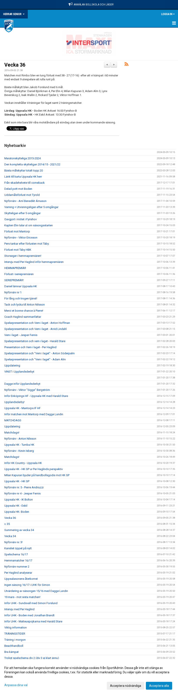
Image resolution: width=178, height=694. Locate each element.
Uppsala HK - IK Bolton (18, 499)
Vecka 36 (14, 65)
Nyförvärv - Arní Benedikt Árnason (25, 201)
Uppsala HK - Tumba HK (19, 444)
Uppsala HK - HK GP (16, 481)
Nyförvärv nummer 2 (16, 566)
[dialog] (89, 676)
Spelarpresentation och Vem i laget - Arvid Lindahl (35, 329)
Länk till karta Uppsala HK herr (23, 176)
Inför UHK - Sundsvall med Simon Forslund (31, 603)
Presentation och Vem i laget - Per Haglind (30, 347)
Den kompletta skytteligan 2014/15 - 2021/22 (32, 164)
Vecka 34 (10, 536)
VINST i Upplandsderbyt (19, 371)
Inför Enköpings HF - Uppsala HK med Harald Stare (36, 396)
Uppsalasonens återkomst (21, 578)
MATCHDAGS (12, 420)
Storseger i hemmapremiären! (22, 255)
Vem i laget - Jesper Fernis (20, 335)
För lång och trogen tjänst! (20, 298)
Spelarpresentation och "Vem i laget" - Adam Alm (35, 359)
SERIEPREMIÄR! (14, 280)
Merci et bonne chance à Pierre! (23, 310)
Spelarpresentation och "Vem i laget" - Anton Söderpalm (39, 353)
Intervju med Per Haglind (19, 609)
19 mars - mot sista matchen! (22, 597)
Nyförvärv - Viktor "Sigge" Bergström (27, 390)
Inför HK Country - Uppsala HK (23, 463)
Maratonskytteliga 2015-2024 (22, 158)
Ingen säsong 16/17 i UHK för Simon (27, 584)
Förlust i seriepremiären (19, 274)
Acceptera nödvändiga (125, 685)
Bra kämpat (11, 652)
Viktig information (15, 627)
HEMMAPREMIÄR (15, 268)
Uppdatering (12, 365)
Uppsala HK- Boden (16, 511)
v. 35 (7, 524)
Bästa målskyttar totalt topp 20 (23, 170)
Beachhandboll (13, 645)
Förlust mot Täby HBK (17, 249)
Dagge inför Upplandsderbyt (22, 383)
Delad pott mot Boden (18, 188)
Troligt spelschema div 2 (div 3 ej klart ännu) (31, 658)
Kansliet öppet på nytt (18, 548)
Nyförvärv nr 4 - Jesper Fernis (22, 493)
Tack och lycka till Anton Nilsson (24, 304)
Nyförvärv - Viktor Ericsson (20, 237)
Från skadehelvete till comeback (24, 182)
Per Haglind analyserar (18, 572)
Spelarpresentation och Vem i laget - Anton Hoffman (37, 322)
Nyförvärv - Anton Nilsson (20, 438)
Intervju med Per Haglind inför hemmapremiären (34, 262)
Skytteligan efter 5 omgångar (22, 213)
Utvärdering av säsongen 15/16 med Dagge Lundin (36, 591)
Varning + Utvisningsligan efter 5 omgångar (31, 207)
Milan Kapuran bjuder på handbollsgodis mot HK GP (36, 475)
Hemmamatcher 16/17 (18, 560)
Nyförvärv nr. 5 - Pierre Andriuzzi (24, 487)
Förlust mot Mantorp (17, 231)
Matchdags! (11, 432)
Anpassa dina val (16, 685)
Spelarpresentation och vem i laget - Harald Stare (34, 341)
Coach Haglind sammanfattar (22, 316)
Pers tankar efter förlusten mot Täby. (26, 243)
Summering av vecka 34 (19, 530)
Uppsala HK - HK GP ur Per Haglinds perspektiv (33, 469)
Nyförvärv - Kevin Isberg (19, 450)
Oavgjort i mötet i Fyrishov (20, 219)
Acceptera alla (159, 685)
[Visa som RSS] (126, 65)
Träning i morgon (15, 639)
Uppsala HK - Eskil (15, 505)
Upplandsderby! (14, 402)
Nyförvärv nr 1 (12, 292)
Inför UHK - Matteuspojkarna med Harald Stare (33, 621)
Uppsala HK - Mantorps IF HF (22, 408)
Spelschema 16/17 (16, 554)
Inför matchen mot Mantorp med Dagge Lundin (33, 414)
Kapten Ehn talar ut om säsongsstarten (28, 225)
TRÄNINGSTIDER (14, 633)
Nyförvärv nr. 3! (13, 542)
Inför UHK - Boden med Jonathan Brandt (29, 615)
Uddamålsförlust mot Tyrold (22, 195)
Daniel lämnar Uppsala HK (20, 286)
